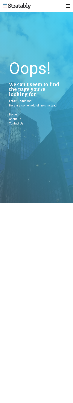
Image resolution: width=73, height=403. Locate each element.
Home (13, 114)
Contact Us (16, 123)
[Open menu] (68, 6)
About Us (15, 119)
